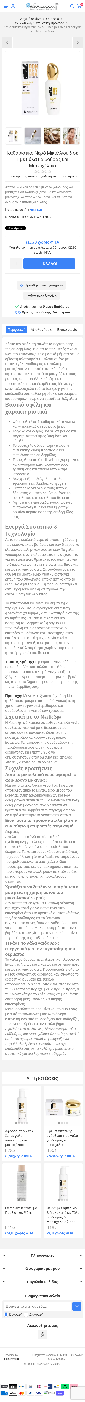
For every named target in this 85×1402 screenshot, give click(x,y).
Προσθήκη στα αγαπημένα (44, 285)
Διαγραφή (36, 1314)
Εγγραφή (15, 1314)
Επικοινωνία (67, 329)
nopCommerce (11, 1359)
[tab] (16, 329)
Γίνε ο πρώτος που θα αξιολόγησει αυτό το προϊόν (42, 176)
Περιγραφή (16, 329)
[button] (16, 1123)
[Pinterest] (42, 1334)
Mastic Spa (36, 210)
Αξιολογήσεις (41, 329)
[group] (21, 1106)
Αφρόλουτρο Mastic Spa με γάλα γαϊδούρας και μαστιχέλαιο (19, 1138)
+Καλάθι (49, 263)
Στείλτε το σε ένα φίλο (41, 296)
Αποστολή (76, 1306)
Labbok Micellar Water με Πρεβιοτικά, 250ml (21, 1210)
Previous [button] (8, 136)
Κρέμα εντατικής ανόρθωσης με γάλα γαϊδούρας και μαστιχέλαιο (62, 1138)
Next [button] (77, 136)
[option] (13, 136)
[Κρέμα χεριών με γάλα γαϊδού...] (77, 42)
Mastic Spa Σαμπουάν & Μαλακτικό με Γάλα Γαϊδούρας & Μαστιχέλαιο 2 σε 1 (63, 1215)
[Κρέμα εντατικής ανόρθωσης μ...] (7, 42)
